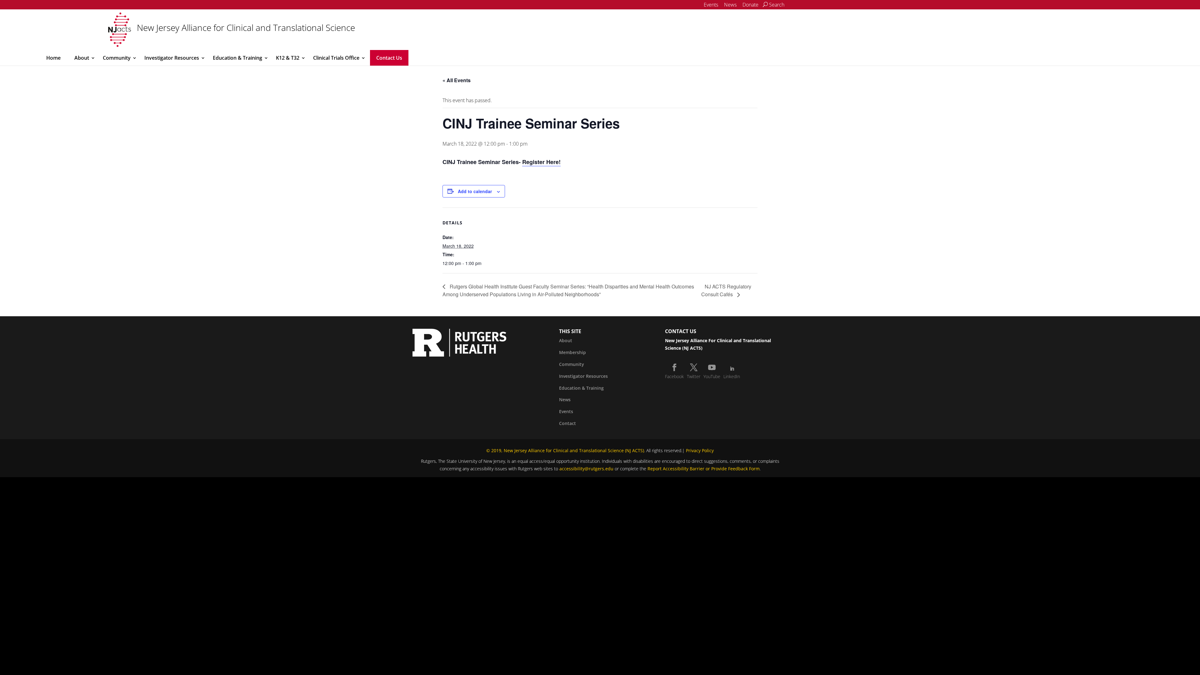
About (81, 57)
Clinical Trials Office (336, 57)
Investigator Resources (171, 57)
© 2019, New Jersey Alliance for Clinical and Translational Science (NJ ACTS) (565, 450)
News (730, 4)
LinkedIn (731, 376)
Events (711, 4)
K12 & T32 (287, 57)
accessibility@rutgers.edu (586, 469)
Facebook (674, 376)
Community (117, 57)
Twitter (693, 376)
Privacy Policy (700, 450)
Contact (567, 423)
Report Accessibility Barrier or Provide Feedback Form (704, 469)
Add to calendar (475, 191)
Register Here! (541, 162)
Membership (572, 352)
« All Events (456, 80)
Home (53, 57)
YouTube (711, 376)
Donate (750, 4)
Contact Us (389, 57)
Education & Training (237, 57)
